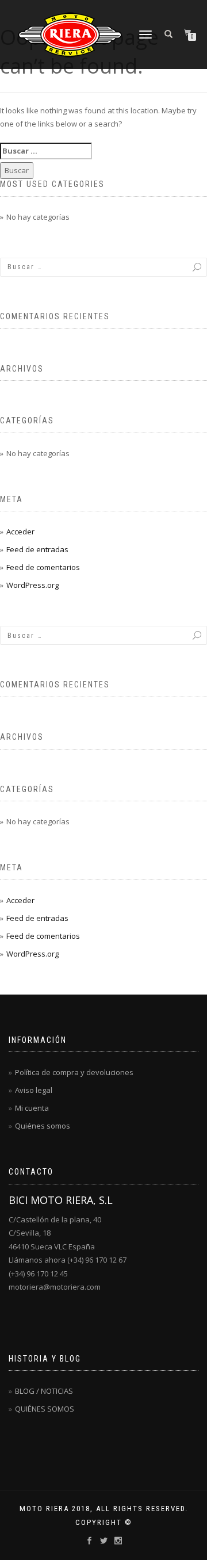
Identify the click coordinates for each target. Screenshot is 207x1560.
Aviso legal (33, 1090)
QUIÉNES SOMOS (44, 1409)
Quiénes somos (42, 1126)
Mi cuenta (32, 1108)
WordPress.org (32, 585)
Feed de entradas (37, 549)
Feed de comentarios (43, 567)
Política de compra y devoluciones (74, 1072)
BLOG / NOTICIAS (44, 1391)
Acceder (20, 531)
